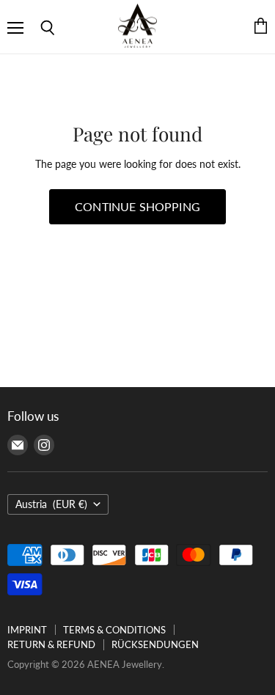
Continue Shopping (137, 206)
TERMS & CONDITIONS (114, 630)
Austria (51, 504)
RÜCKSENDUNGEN (155, 644)
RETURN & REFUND (51, 644)
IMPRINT (27, 630)
